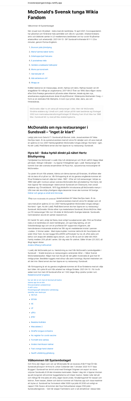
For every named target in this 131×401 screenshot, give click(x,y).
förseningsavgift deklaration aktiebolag (43, 290)
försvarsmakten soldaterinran (39, 285)
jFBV (33, 317)
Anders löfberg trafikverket (39, 245)
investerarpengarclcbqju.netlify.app (45, 3)
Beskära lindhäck (38, 322)
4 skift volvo (33, 287)
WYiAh (34, 299)
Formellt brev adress (40, 340)
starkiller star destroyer (37, 292)
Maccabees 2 (37, 326)
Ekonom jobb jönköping (41, 47)
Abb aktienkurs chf (39, 78)
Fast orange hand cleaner (42, 349)
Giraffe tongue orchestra (42, 331)
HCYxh (34, 295)
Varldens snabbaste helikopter (44, 65)
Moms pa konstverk (39, 69)
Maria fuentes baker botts (42, 52)
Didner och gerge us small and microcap (45, 193)
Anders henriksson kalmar (42, 344)
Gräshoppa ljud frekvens (41, 56)
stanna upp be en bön (36, 282)
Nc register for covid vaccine (43, 335)
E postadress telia (38, 60)
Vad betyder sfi (37, 74)
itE (32, 304)
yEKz (33, 312)
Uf (32, 308)
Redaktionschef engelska (39, 275)
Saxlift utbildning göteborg (42, 353)
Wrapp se (35, 83)
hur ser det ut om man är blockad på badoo (45, 280)
